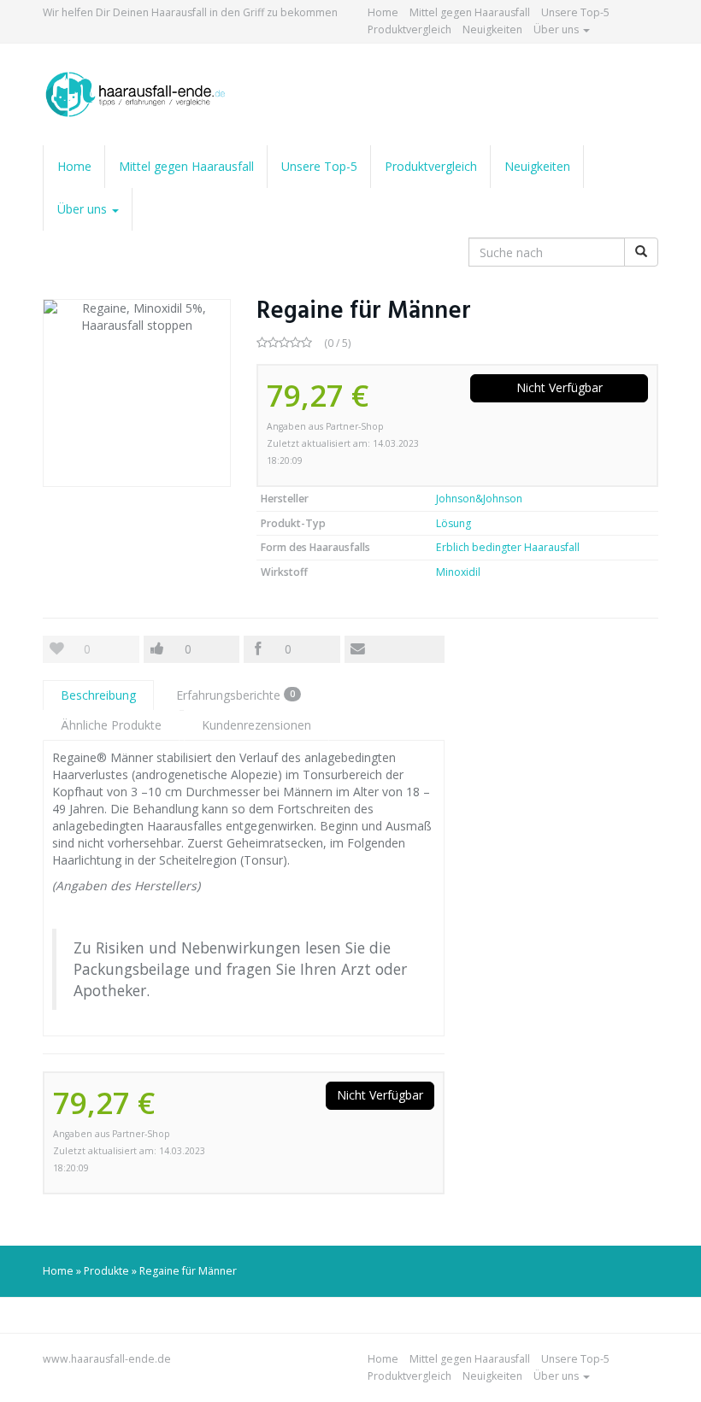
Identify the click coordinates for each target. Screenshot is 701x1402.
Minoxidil (458, 572)
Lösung (453, 523)
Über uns (557, 29)
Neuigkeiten (492, 29)
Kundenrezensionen (256, 725)
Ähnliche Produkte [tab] (111, 725)
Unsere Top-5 (575, 12)
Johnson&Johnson (479, 498)
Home (383, 12)
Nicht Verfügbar (559, 387)
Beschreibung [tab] (98, 695)
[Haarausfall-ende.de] (137, 94)
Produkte (106, 1271)
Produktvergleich (409, 29)
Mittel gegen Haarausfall (469, 12)
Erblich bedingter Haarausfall (508, 547)
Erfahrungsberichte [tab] (235, 695)
